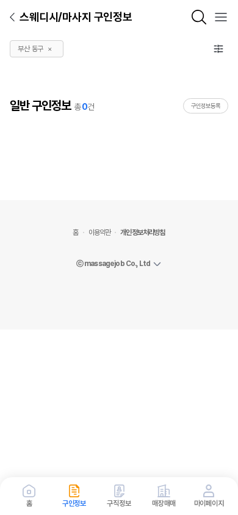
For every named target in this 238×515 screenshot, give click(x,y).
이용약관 (99, 232)
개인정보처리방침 (142, 232)
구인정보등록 (205, 105)
